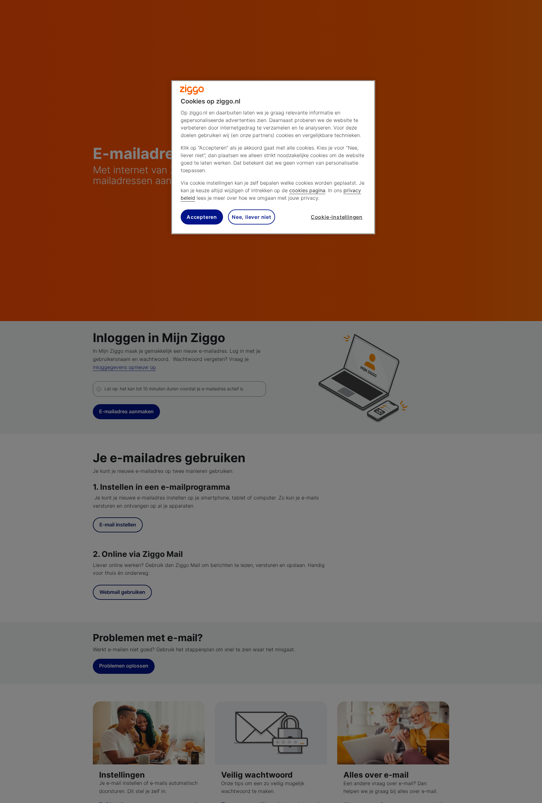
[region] (273, 157)
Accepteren (202, 217)
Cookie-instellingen (337, 217)
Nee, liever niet (251, 217)
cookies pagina (307, 190)
